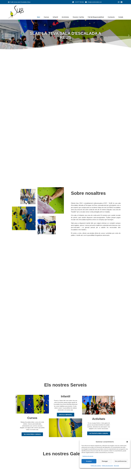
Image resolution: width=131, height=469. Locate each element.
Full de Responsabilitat (96, 17)
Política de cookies (96, 465)
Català (120, 17)
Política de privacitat (107, 465)
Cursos (46, 17)
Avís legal (116, 465)
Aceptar (89, 461)
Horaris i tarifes (78, 17)
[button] (127, 442)
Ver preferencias (120, 461)
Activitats (65, 17)
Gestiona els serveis (87, 456)
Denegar (105, 461)
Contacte (111, 17)
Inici (38, 17)
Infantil (55, 17)
